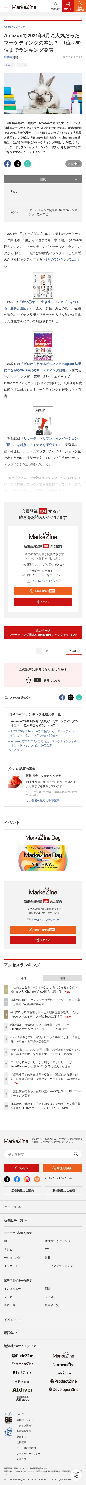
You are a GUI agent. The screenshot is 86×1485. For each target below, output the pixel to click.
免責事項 (21, 1436)
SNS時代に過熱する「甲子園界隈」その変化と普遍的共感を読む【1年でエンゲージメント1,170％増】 (45, 1106)
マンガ (8, 1297)
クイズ (49, 1297)
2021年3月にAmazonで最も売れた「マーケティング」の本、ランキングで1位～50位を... (42, 733)
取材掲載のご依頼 (63, 1190)
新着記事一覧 (13, 1220)
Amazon (9, 65)
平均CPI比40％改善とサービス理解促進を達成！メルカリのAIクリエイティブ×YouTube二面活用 (45, 1014)
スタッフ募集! (24, 1425)
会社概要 (21, 1442)
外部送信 (21, 1459)
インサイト (11, 1266)
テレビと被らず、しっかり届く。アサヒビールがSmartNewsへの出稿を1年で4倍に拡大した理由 (41, 1064)
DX (6, 1241)
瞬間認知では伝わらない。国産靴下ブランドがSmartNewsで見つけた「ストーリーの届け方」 (40, 1027)
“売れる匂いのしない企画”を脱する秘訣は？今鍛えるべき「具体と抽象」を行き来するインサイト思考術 (45, 1052)
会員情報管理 (24, 1431)
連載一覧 (9, 1305)
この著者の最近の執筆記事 (43, 800)
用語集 (9, 1332)
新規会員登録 (44, 591)
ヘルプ (20, 1414)
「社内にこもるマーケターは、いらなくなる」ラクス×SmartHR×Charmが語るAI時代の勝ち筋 (44, 989)
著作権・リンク (25, 1419)
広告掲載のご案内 (22, 1190)
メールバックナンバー (45, 581)
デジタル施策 (12, 1257)
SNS (48, 1257)
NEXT (73, 651)
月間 (62, 978)
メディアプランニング (59, 1266)
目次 (43, 179)
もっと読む (15, 750)
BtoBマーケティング (58, 1241)
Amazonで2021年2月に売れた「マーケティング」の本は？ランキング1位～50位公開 (44, 743)
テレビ (8, 1249)
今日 (23, 978)
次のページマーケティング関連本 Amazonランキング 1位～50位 (43, 632)
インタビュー (12, 1288)
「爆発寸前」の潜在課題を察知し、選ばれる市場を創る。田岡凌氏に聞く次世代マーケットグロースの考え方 (45, 1076)
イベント (10, 1319)
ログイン (45, 602)
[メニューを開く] (6, 6)
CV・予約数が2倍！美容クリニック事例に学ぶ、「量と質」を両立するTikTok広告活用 (45, 1039)
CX (47, 1249)
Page (13, 212)
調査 (48, 1288)
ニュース (22, 65)
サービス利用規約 (26, 1447)
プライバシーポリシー (29, 1453)
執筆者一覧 (52, 1305)
